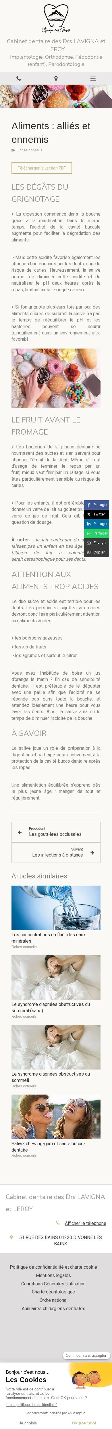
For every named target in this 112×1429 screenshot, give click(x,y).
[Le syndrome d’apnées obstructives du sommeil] (56, 1047)
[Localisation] (56, 78)
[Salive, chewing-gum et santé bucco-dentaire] (56, 1117)
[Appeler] (18, 78)
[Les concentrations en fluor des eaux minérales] (56, 908)
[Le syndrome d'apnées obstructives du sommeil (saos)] (56, 977)
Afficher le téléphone (85, 1223)
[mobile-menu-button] (93, 78)
